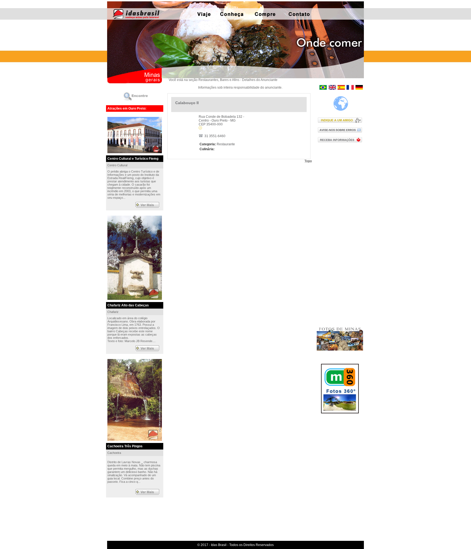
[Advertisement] (341, 234)
